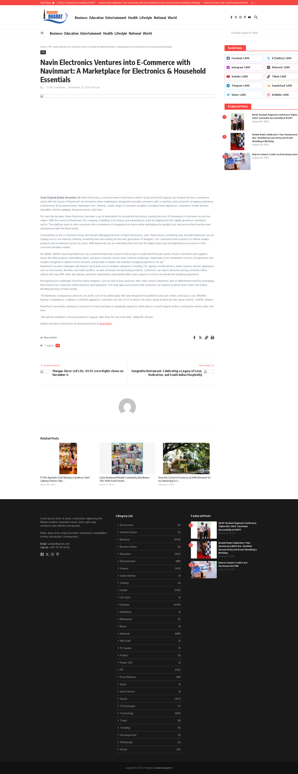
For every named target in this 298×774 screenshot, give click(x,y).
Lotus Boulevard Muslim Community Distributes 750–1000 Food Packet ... (125, 479)
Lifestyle (146, 18)
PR (50, 46)
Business (81, 18)
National (160, 18)
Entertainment (115, 18)
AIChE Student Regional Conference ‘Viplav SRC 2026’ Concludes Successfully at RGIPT (237, 526)
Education (96, 18)
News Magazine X (164, 768)
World (172, 18)
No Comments (58, 87)
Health (133, 18)
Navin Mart (106, 323)
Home (43, 46)
